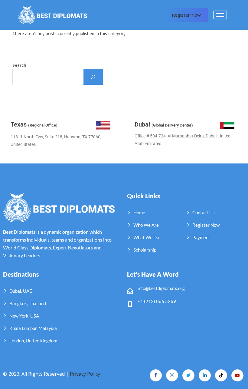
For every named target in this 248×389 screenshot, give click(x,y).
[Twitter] (188, 375)
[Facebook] (156, 375)
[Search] (93, 77)
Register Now (186, 15)
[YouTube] (237, 375)
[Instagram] (172, 375)
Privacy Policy (85, 374)
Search (19, 65)
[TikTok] (221, 375)
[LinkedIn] (205, 375)
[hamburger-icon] (220, 15)
